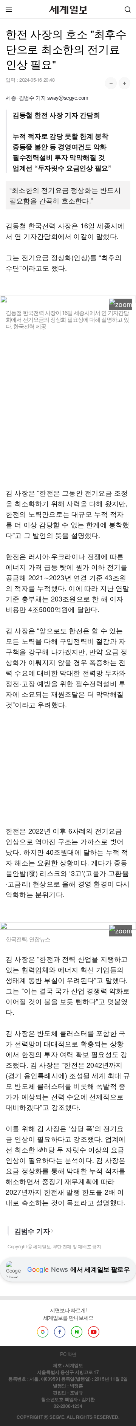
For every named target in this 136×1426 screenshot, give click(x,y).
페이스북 (59, 1332)
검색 (127, 9)
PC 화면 (68, 1354)
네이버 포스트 (76, 1332)
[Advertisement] (68, 409)
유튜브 (93, 1332)
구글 (42, 1332)
